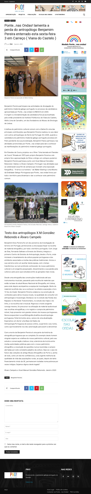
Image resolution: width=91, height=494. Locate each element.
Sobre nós (29, 482)
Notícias (7, 20)
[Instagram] (79, 1)
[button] (84, 14)
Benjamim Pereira (16, 377)
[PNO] (5, 44)
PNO (11, 44)
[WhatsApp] (42, 50)
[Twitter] (82, 1)
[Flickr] (76, 1)
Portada (13, 20)
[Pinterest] (36, 50)
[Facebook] (73, 1)
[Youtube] (85, 1)
